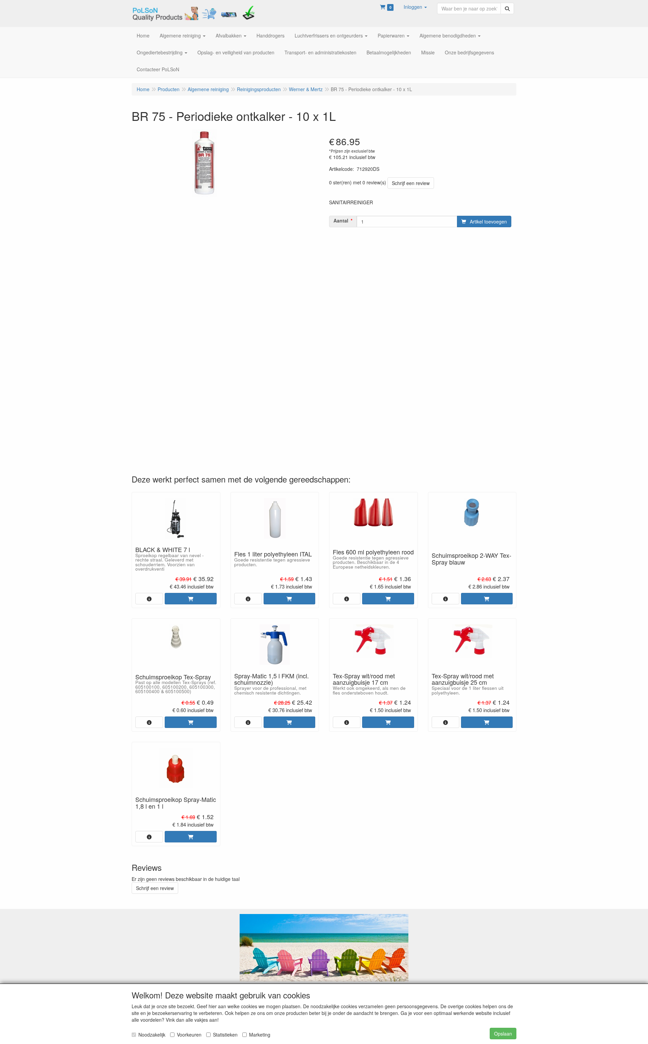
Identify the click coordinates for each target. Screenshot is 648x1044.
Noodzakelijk (151, 1034)
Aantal (340, 220)
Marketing (259, 1034)
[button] (415, 7)
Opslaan (503, 1033)
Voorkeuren (189, 1034)
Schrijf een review (411, 183)
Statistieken (225, 1034)
